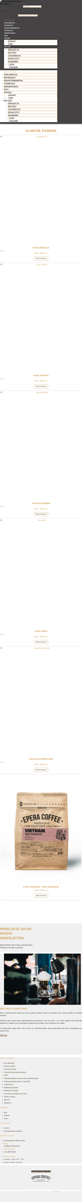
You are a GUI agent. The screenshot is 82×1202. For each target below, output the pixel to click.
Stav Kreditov (14, 56)
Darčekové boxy (9, 33)
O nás (10, 44)
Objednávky (13, 62)
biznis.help (56, 1191)
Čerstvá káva (9, 20)
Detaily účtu (13, 59)
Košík (11, 64)
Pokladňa (13, 67)
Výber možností (41, 258)
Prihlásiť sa (13, 50)
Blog (6, 35)
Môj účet (7, 46)
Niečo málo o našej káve (13, 1008)
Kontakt (7, 38)
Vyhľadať (19, 6)
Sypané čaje (8, 30)
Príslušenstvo (9, 23)
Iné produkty (9, 25)
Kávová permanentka (11, 28)
